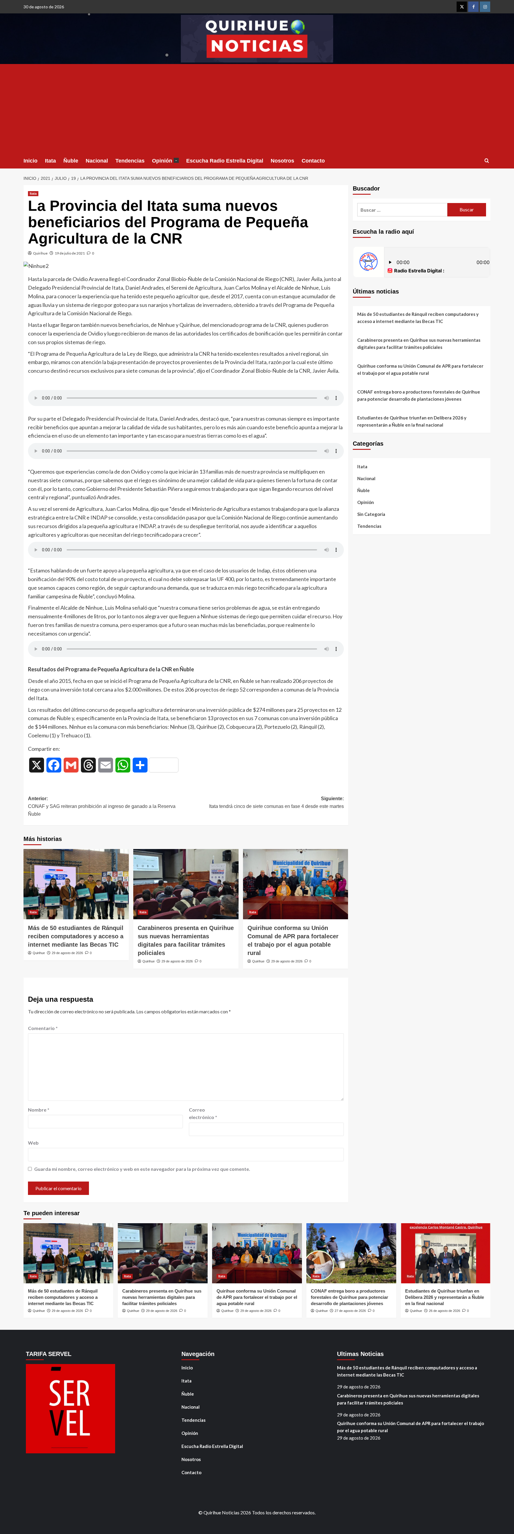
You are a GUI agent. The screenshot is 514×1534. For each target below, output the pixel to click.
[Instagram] (485, 6)
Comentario (43, 1028)
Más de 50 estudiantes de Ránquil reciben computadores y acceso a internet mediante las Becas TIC (75, 936)
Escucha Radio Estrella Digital (224, 161)
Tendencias (130, 161)
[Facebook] (473, 6)
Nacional (97, 161)
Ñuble (70, 161)
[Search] (487, 161)
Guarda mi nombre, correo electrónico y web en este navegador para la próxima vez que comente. (142, 1169)
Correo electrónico (203, 1113)
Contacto (313, 161)
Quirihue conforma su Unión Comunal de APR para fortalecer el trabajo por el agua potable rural (420, 369)
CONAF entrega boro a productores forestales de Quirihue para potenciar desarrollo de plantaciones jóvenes (418, 395)
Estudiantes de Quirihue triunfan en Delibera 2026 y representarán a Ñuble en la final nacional (411, 421)
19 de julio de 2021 (70, 253)
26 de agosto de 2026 (444, 1311)
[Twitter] (462, 6)
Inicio (30, 161)
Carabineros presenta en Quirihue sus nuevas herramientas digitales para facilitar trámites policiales (418, 343)
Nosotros (282, 161)
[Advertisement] (257, 108)
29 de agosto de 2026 (67, 953)
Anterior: (101, 806)
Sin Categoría (371, 514)
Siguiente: (276, 802)
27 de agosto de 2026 (350, 1311)
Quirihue (40, 253)
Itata (50, 161)
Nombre (38, 1109)
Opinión (164, 161)
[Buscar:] (402, 209)
